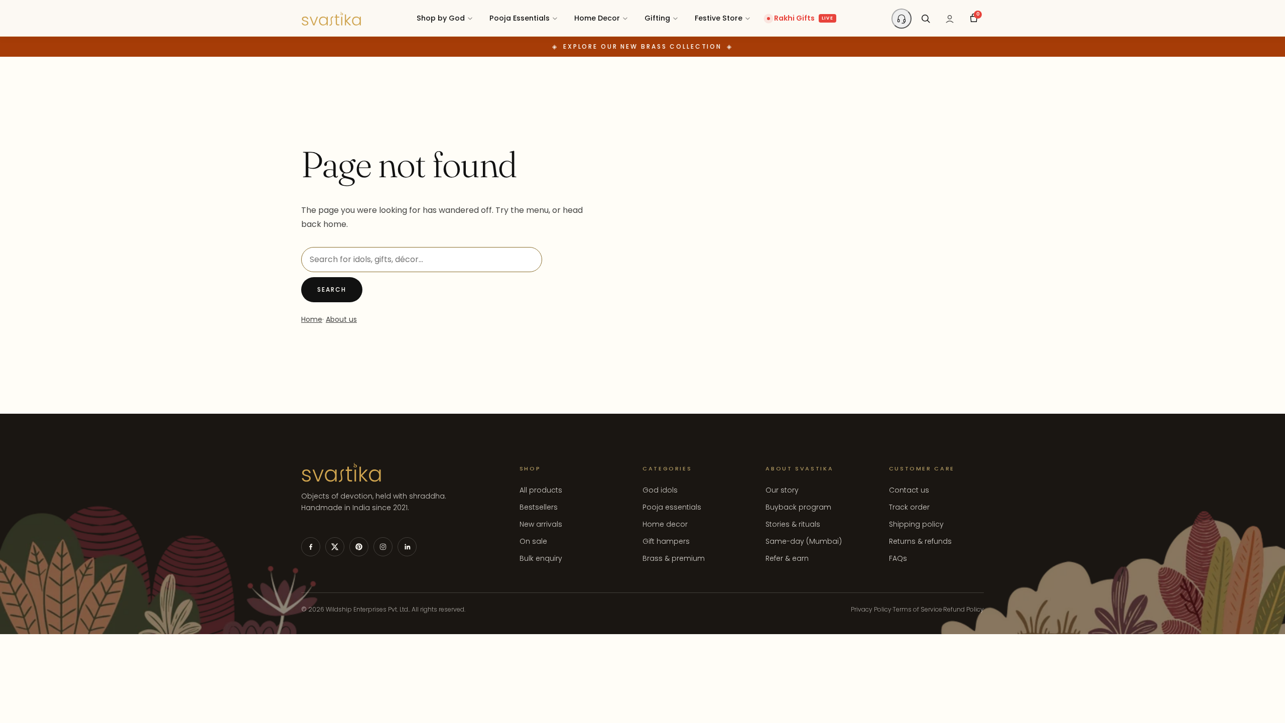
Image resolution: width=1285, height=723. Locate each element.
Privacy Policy (871, 609)
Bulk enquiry (541, 558)
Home (311, 319)
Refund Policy (963, 609)
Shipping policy (916, 524)
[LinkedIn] (407, 546)
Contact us (909, 490)
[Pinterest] (358, 546)
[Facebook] (310, 546)
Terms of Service (917, 609)
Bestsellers (539, 507)
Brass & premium (673, 558)
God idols (660, 490)
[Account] (950, 19)
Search (331, 289)
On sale (533, 541)
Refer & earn (787, 558)
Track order (909, 507)
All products (541, 490)
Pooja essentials (671, 507)
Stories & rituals (792, 524)
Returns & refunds (920, 541)
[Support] (901, 19)
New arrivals (541, 524)
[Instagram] (383, 546)
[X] (334, 546)
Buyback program (798, 507)
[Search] (926, 19)
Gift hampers (666, 541)
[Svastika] (331, 18)
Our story (782, 490)
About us (341, 319)
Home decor (665, 524)
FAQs (898, 558)
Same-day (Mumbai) (803, 541)
